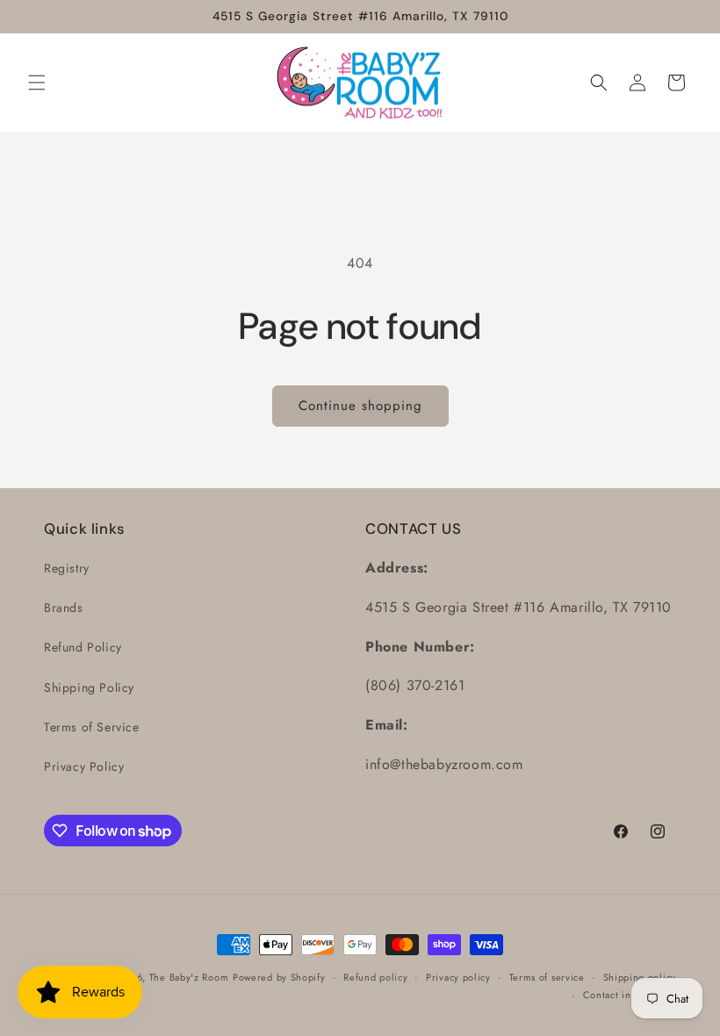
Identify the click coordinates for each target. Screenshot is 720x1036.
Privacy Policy (84, 766)
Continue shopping (360, 405)
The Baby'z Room (189, 977)
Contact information (629, 995)
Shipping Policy (89, 687)
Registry (67, 568)
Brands (63, 607)
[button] (37, 82)
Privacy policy (458, 977)
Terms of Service (92, 727)
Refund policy (375, 977)
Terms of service (547, 977)
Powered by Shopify (279, 977)
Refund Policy (83, 647)
